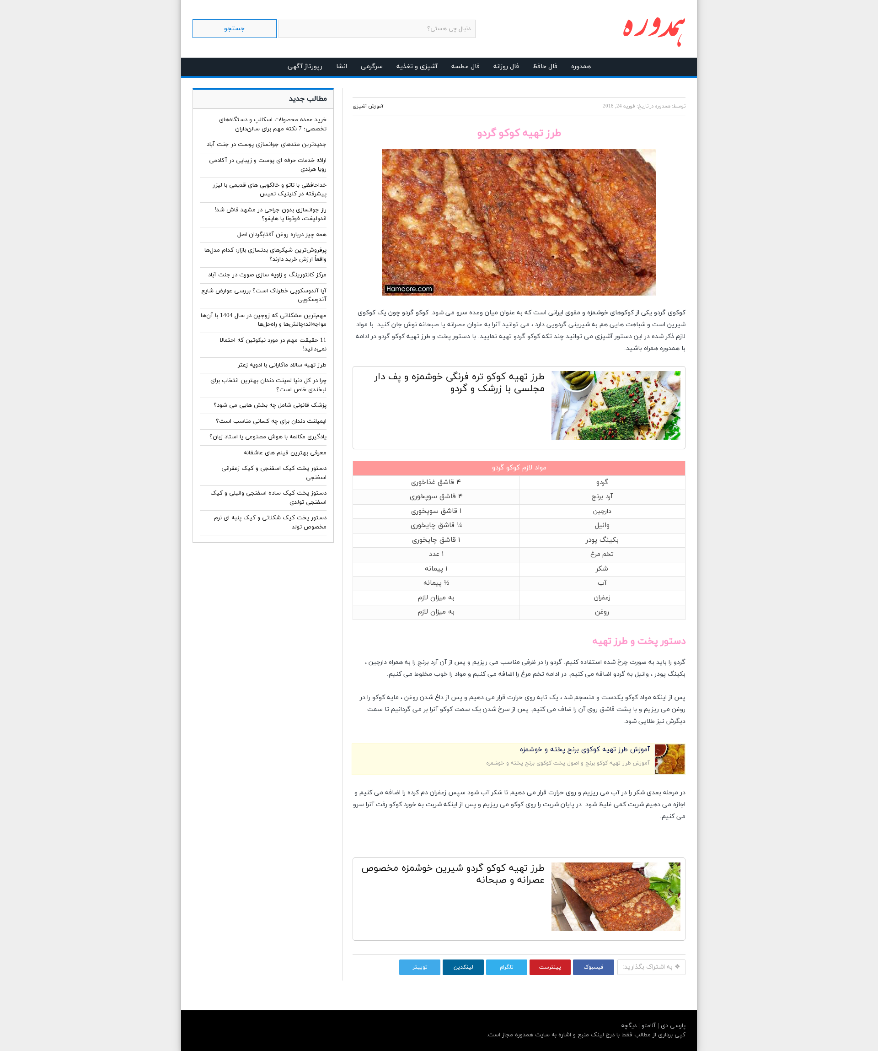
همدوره (581, 66)
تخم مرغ (602, 554)
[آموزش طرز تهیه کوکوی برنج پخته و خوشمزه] (670, 772)
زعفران (602, 598)
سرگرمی (372, 66)
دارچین (602, 511)
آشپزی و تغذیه (417, 66)
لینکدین (463, 967)
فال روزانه (506, 66)
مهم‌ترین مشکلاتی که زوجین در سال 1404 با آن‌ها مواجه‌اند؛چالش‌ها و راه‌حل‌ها (264, 320)
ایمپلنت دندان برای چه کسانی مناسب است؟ (271, 421)
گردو (519, 336)
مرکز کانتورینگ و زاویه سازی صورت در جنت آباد (267, 275)
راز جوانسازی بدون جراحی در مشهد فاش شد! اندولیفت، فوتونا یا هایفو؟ (270, 214)
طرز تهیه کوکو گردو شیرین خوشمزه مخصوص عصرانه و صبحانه (453, 874)
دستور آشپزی (613, 336)
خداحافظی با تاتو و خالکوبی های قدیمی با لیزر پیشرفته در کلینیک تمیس (270, 190)
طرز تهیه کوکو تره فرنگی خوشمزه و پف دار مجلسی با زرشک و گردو (460, 383)
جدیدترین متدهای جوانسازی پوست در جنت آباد (267, 144)
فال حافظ (545, 66)
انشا (341, 66)
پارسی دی (672, 1026)
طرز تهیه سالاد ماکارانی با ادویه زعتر (282, 365)
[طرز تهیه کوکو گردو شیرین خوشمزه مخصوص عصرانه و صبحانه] (615, 899)
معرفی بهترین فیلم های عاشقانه (285, 453)
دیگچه (629, 1026)
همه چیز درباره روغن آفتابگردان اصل (282, 235)
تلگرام (507, 967)
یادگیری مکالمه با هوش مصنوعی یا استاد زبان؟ (268, 437)
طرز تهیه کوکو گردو (404, 336)
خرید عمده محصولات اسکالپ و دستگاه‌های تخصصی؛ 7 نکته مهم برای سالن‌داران (273, 124)
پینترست (550, 967)
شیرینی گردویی (568, 324)
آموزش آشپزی (368, 106)
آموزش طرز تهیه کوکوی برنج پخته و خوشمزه (585, 750)
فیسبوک (594, 967)
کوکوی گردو (669, 312)
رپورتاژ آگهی (305, 66)
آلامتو (648, 1026)
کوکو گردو (415, 312)
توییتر (420, 967)
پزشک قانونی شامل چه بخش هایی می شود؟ (270, 405)
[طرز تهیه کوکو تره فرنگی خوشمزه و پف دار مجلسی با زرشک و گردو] (615, 407)
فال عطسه (465, 66)
